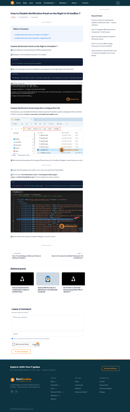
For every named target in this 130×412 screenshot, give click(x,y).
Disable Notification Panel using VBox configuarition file (33, 38)
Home (18, 3)
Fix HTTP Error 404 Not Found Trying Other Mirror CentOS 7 (73, 290)
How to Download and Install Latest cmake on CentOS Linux (20, 290)
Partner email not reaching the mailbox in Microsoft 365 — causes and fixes (104, 22)
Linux (31, 3)
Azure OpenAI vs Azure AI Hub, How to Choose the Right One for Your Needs (104, 53)
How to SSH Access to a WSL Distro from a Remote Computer (47, 290)
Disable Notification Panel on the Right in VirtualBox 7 (32, 35)
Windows (62, 3)
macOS (38, 3)
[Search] (118, 3)
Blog (25, 3)
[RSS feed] (16, 391)
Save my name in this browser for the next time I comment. (32, 338)
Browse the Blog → (111, 368)
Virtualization (49, 3)
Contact (85, 3)
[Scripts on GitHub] (12, 391)
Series (74, 3)
